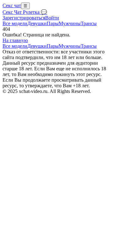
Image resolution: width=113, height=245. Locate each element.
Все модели (15, 46)
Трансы (89, 23)
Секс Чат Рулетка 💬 (25, 12)
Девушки (37, 23)
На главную (15, 40)
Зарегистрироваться (24, 17)
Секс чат (12, 5)
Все (15, 23)
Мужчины (70, 23)
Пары (53, 23)
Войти (52, 17)
